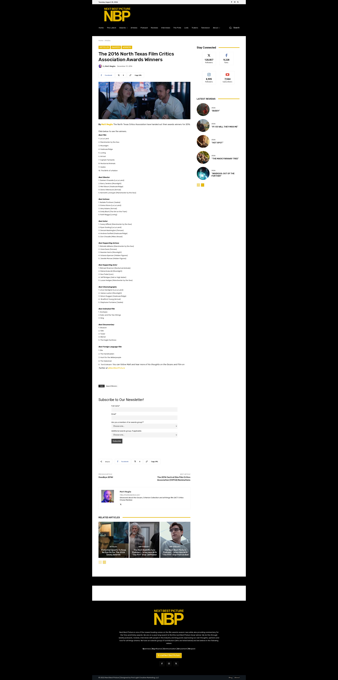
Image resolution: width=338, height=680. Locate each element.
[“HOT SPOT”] (203, 141)
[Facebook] (231, 2)
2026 (213, 108)
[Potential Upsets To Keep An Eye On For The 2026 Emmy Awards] (113, 540)
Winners (127, 47)
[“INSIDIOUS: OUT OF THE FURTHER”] (203, 173)
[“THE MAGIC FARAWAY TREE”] (203, 157)
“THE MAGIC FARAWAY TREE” (225, 158)
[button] (233, 28)
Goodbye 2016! (105, 477)
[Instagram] (234, 2)
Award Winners (111, 386)
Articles (107, 40)
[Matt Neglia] (100, 66)
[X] (238, 2)
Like (226, 54)
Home (100, 40)
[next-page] (104, 562)
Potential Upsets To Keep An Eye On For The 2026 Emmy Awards (113, 552)
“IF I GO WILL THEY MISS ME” (225, 127)
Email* (113, 414)
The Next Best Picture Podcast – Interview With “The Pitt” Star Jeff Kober (144, 552)
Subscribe (227, 73)
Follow (209, 54)
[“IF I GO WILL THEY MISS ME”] (203, 125)
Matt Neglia (110, 66)
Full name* (115, 406)
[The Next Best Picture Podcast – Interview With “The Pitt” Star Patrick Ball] (175, 540)
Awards (116, 47)
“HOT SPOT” (217, 143)
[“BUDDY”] (203, 109)
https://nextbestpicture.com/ (130, 495)
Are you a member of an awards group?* (127, 422)
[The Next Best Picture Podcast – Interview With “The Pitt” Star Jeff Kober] (144, 540)
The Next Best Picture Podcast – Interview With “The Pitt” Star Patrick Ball (175, 552)
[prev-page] (100, 562)
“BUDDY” (216, 111)
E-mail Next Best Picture (169, 655)
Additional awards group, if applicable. (126, 431)
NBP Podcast (144, 546)
